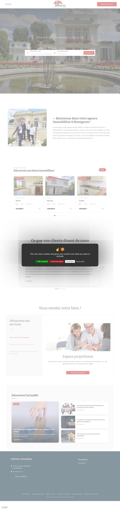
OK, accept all (43, 261)
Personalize (70, 261)
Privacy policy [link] (80, 261)
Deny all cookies (57, 261)
